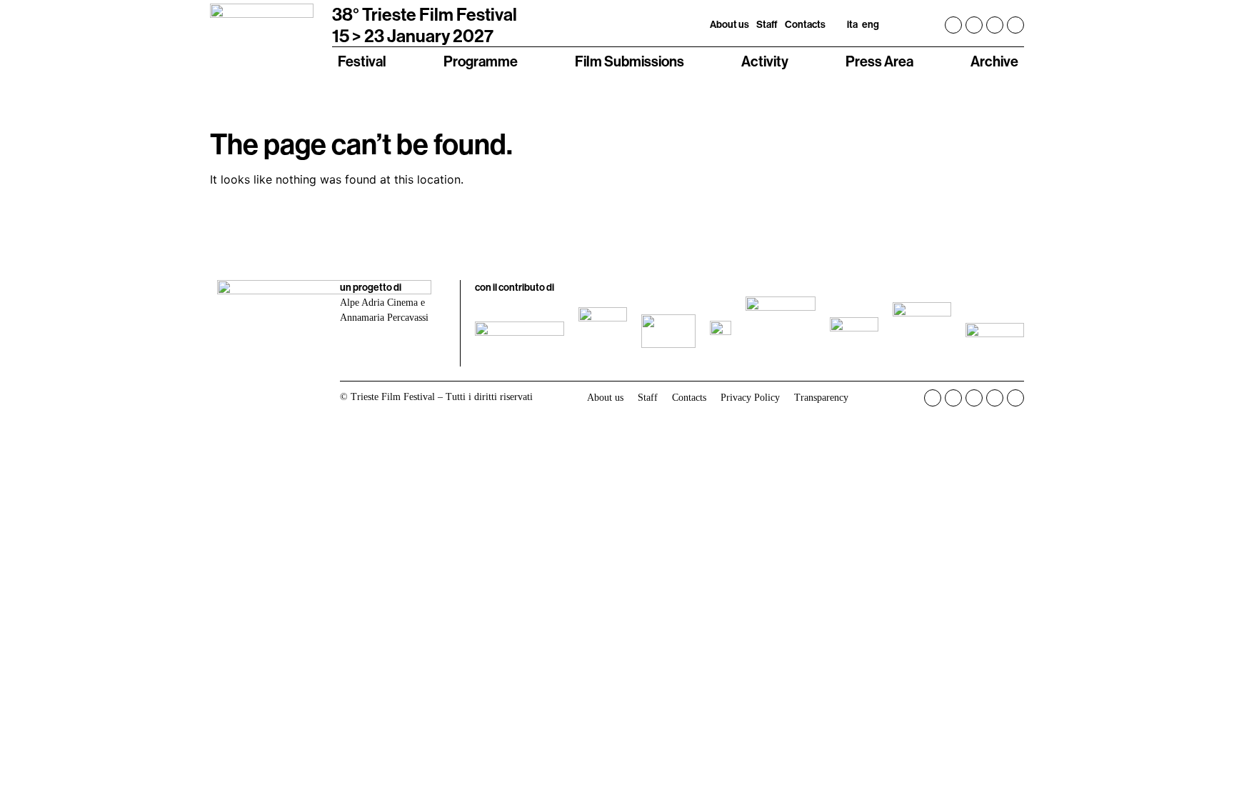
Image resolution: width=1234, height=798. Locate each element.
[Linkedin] (1015, 25)
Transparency (821, 397)
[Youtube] (994, 25)
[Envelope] (1015, 398)
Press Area (879, 61)
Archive (994, 61)
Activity (764, 61)
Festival (362, 61)
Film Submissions (629, 61)
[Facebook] (953, 25)
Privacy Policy (750, 397)
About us (729, 24)
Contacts (805, 24)
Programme (480, 61)
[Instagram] (974, 25)
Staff (767, 24)
